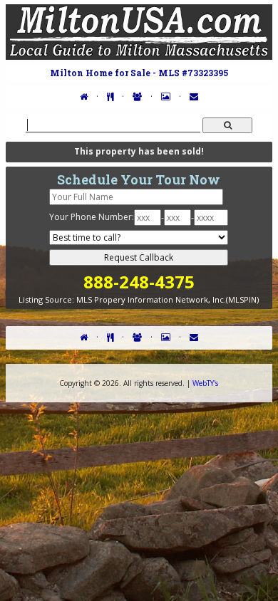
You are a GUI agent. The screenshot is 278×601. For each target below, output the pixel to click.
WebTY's (205, 383)
